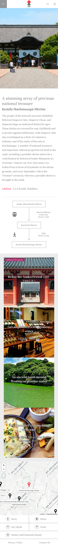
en (47, 4)
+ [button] (4, 465)
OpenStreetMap (52, 514)
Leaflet (42, 514)
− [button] (4, 469)
